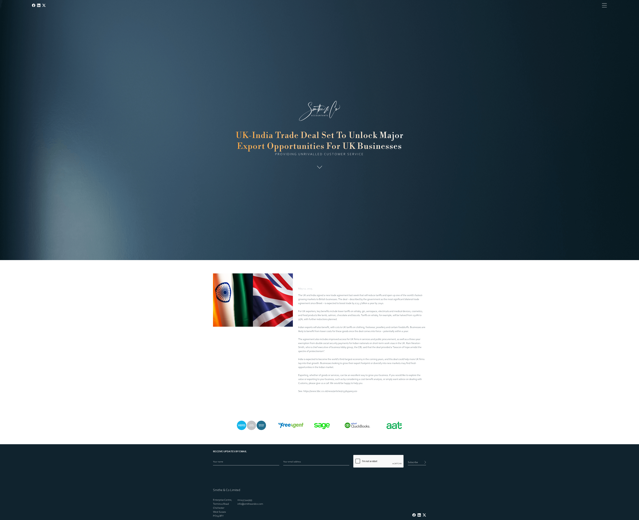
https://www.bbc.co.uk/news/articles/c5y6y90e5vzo (330, 391)
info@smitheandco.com (250, 504)
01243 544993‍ (244, 500)
